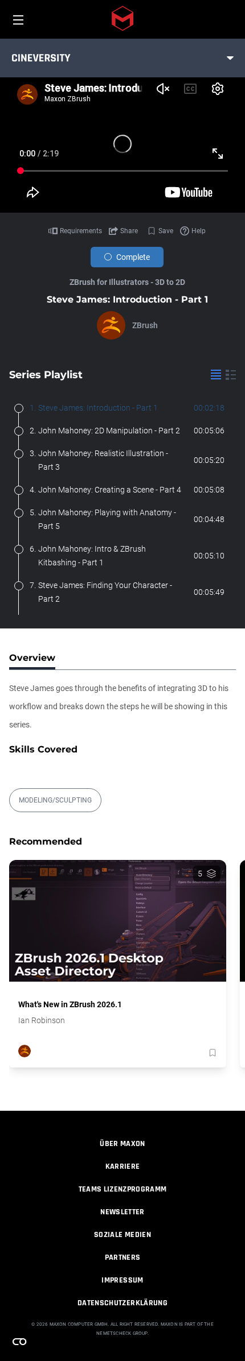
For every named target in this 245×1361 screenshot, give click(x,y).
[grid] (231, 375)
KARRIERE (122, 1166)
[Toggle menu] (230, 58)
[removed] (211, 1052)
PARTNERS (123, 1257)
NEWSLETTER (122, 1212)
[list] (216, 375)
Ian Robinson (41, 1020)
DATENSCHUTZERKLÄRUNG (122, 1303)
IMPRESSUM (122, 1280)
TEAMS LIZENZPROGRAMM (123, 1189)
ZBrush (145, 325)
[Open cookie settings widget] (19, 1341)
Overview (32, 657)
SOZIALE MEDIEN (122, 1235)
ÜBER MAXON (122, 1144)
